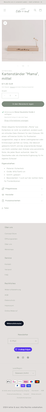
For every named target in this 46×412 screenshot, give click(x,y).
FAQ (6, 275)
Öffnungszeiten (11, 239)
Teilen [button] (6, 208)
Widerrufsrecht (36, 394)
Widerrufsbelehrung (13, 290)
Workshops (9, 249)
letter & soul (12, 390)
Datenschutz (10, 300)
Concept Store (11, 234)
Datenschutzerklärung (14, 394)
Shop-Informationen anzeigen (16, 120)
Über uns (8, 244)
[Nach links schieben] (17, 65)
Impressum (9, 306)
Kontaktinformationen (24, 398)
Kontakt (8, 264)
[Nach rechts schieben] (28, 65)
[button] (4, 10)
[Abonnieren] (35, 341)
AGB (6, 295)
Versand (12, 87)
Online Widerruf (11, 311)
